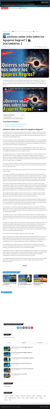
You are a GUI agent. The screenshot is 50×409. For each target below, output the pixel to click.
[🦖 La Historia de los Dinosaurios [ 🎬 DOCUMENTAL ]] (25, 278)
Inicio (5, 31)
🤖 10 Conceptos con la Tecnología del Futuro (21, 363)
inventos (18, 397)
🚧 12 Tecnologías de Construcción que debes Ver (22, 368)
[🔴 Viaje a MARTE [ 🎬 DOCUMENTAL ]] (40, 278)
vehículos (6, 399)
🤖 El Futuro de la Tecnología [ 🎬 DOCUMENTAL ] (22, 347)
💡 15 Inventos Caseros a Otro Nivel (19, 374)
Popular (9, 342)
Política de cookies (31, 3)
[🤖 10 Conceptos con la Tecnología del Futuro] (7, 365)
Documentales (9, 31)
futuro (44, 395)
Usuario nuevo (12, 337)
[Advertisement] (25, 19)
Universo (40, 397)
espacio (25, 265)
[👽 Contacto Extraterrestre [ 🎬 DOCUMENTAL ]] (7, 354)
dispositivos (29, 395)
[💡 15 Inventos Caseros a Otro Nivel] (7, 375)
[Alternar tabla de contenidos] (22, 115)
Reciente (24, 342)
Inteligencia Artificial (12, 397)
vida (10, 399)
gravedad (5, 81)
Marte (23, 397)
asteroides (6, 395)
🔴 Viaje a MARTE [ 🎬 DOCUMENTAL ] (38, 284)
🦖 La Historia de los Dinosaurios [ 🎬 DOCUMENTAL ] (25, 284)
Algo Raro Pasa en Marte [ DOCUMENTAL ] (14, 126)
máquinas (32, 397)
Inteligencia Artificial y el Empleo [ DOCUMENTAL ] (16, 124)
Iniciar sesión (6, 337)
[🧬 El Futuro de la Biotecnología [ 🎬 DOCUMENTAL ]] (7, 359)
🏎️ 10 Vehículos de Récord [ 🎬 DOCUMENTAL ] (9, 284)
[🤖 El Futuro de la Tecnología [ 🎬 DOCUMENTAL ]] (7, 349)
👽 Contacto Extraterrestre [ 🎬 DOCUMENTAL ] (21, 352)
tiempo (36, 397)
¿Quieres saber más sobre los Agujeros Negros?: (13, 118)
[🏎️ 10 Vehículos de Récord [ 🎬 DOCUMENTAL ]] (9, 278)
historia (5, 397)
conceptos (17, 395)
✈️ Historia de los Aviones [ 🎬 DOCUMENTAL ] (18, 8)
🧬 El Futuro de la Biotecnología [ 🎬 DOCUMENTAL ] (22, 358)
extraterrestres (39, 395)
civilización (12, 395)
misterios (27, 397)
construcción (23, 395)
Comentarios (40, 342)
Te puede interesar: (8, 116)
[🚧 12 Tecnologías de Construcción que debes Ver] (7, 370)
